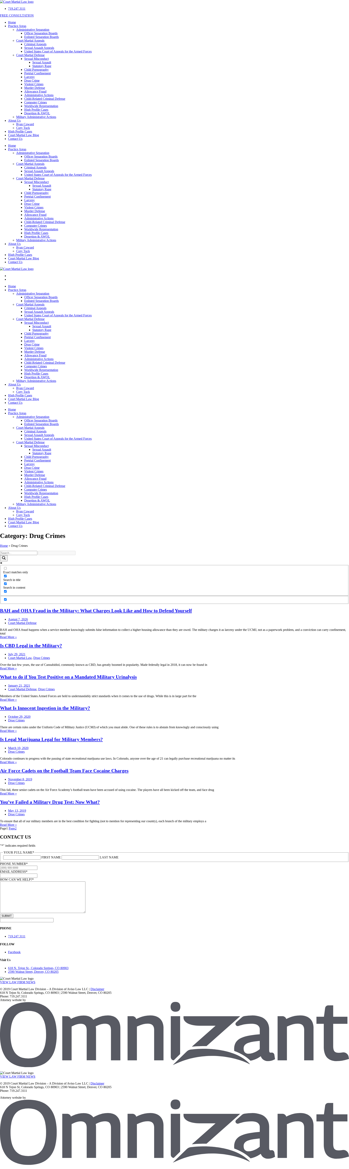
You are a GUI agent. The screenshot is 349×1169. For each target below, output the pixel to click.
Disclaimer (97, 989)
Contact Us (15, 138)
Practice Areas (17, 26)
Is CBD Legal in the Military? (31, 645)
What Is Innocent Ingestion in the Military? (45, 708)
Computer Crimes (35, 102)
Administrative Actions (39, 95)
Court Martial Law (20, 658)
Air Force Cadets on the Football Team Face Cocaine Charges (64, 770)
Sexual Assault (41, 62)
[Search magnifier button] (4, 558)
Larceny (29, 77)
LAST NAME (109, 857)
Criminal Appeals (35, 44)
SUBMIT (7, 915)
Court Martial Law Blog (23, 135)
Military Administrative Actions (36, 117)
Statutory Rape (41, 66)
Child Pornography (36, 69)
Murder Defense (34, 88)
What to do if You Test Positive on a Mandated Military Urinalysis (68, 677)
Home (12, 22)
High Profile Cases (36, 109)
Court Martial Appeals (30, 40)
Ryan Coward (25, 124)
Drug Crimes (41, 658)
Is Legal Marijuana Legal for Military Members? (51, 739)
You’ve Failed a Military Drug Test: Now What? (50, 802)
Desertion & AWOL (37, 113)
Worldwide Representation (41, 106)
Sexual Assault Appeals (39, 48)
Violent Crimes (33, 84)
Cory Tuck (23, 128)
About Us (14, 120)
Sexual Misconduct (36, 58)
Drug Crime (32, 80)
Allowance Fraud (35, 91)
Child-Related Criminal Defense (44, 98)
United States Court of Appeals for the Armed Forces (58, 51)
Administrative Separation (32, 29)
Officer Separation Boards (41, 33)
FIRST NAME (51, 857)
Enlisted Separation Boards (41, 37)
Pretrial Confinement (37, 73)
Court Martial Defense (30, 55)
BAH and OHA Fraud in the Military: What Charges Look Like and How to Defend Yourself (96, 610)
